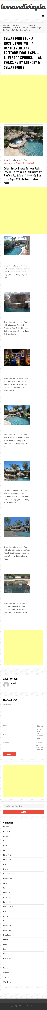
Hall (4, 888)
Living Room (7, 935)
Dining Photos (7, 855)
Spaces (5, 968)
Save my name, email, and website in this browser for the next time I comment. (39, 738)
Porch (5, 954)
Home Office (7, 902)
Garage (5, 883)
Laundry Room (7, 930)
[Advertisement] (23, 99)
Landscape (6, 921)
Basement (6, 831)
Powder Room (7, 959)
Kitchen (5, 916)
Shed (5, 963)
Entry (5, 864)
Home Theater (8, 907)
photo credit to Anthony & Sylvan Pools (19, 163)
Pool (4, 949)
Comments (7, 704)
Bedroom (6, 841)
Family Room (7, 879)
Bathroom (6, 836)
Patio (5, 944)
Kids (4, 911)
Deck (5, 850)
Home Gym (6, 897)
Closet (5, 846)
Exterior (5, 869)
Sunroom (6, 977)
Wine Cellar (7, 982)
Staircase (6, 973)
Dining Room (7, 860)
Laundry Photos (8, 926)
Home (7, 25)
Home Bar (6, 893)
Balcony (6, 827)
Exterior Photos (8, 874)
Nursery (5, 940)
